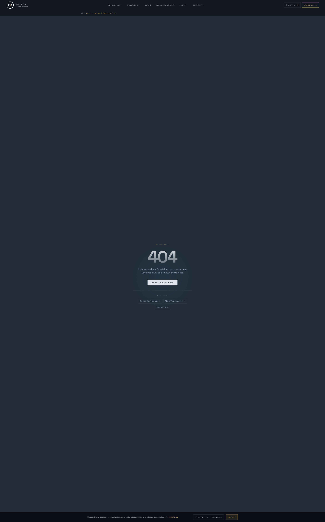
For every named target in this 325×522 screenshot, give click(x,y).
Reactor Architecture (149, 301)
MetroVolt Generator (174, 301)
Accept (231, 517)
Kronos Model (310, 5)
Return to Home (164, 282)
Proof (183, 5)
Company (197, 5)
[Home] (82, 13)
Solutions (132, 5)
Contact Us (161, 307)
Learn (148, 5)
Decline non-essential (208, 517)
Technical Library (165, 5)
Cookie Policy (172, 517)
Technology (114, 5)
